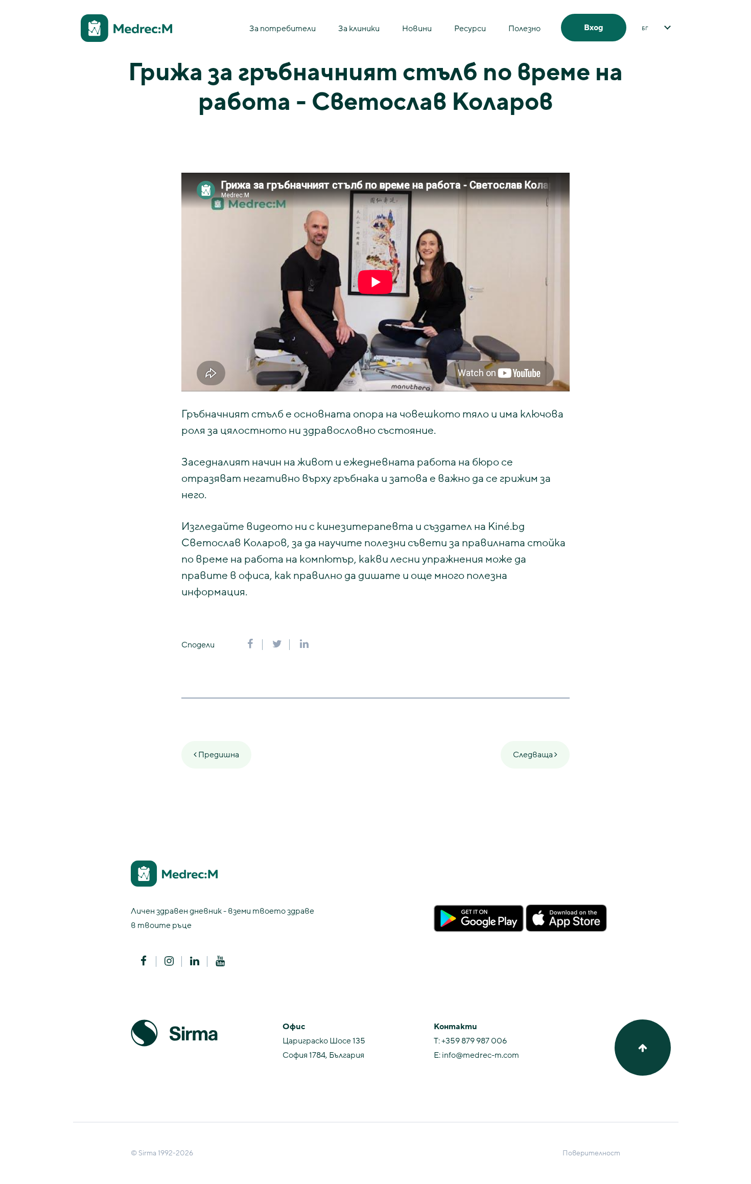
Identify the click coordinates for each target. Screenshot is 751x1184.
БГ (645, 28)
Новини (417, 28)
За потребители (282, 28)
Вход (593, 27)
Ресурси (470, 28)
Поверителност (591, 1153)
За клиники (359, 28)
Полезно (524, 28)
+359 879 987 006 (474, 1041)
